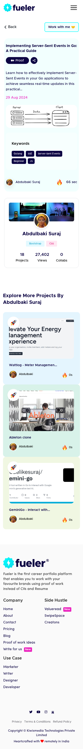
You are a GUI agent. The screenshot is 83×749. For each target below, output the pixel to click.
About (8, 616)
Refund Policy (62, 721)
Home (8, 609)
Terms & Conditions (37, 721)
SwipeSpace (55, 616)
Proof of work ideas (19, 642)
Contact (9, 622)
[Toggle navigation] (73, 8)
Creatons (52, 622)
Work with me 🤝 (61, 27)
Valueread (57, 609)
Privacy (17, 721)
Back (12, 27)
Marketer (10, 667)
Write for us (17, 649)
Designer (10, 680)
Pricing (9, 629)
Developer (11, 687)
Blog (6, 636)
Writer (8, 673)
